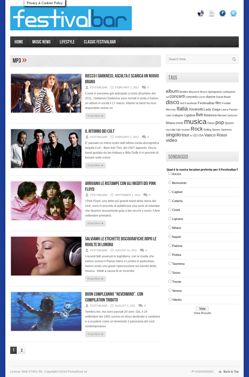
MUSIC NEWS (41, 42)
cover (201, 96)
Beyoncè (194, 91)
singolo (173, 134)
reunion (185, 129)
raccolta (170, 129)
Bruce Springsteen (211, 91)
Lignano (177, 219)
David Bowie (223, 96)
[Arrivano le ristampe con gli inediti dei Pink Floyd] (46, 222)
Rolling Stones (212, 129)
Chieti (176, 210)
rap (178, 129)
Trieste (176, 282)
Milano (170, 123)
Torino (176, 273)
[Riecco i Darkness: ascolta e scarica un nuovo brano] (46, 115)
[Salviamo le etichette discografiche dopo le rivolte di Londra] (46, 277)
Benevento (179, 183)
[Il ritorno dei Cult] (46, 170)
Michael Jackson (227, 115)
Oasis (211, 123)
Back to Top (231, 371)
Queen (229, 123)
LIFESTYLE (67, 42)
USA (200, 135)
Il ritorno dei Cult (100, 131)
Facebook (191, 103)
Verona (177, 291)
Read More (95, 115)
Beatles (183, 91)
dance (210, 97)
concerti (177, 96)
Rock (197, 129)
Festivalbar (206, 103)
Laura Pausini (229, 109)
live (199, 114)
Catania (177, 201)
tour (185, 135)
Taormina (178, 264)
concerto (192, 97)
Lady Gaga (212, 109)
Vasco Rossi (215, 135)
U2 (195, 135)
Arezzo (176, 174)
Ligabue (189, 115)
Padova (177, 246)
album (172, 91)
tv (191, 135)
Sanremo (226, 129)
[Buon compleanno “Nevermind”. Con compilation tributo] (46, 333)
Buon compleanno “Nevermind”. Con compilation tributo (114, 297)
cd (167, 96)
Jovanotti (195, 109)
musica (195, 121)
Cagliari (177, 192)
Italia (182, 109)
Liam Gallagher (175, 115)
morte (179, 123)
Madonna (210, 115)
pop (219, 122)
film (218, 103)
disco (172, 102)
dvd (182, 103)
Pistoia (176, 255)
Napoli (176, 237)
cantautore (229, 91)
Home (19, 42)
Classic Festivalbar (100, 42)
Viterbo (177, 300)
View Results (202, 313)
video (171, 140)
